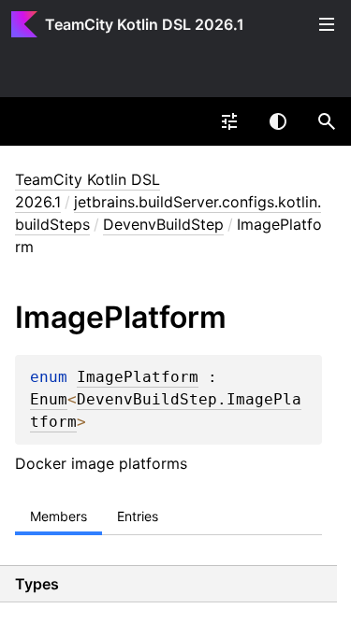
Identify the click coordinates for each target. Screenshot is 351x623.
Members (58, 516)
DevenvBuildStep (163, 224)
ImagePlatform (137, 377)
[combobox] (229, 121)
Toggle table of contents (326, 24)
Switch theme (278, 121)
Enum (48, 399)
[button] (326, 121)
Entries (137, 516)
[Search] (326, 121)
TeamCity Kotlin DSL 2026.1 (144, 24)
